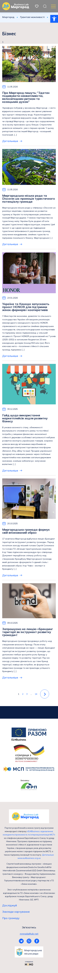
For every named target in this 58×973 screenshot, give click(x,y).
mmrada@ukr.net (29, 933)
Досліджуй (9, 905)
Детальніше (10, 141)
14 (36, 694)
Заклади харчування (16, 911)
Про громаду (10, 918)
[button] (54, 19)
